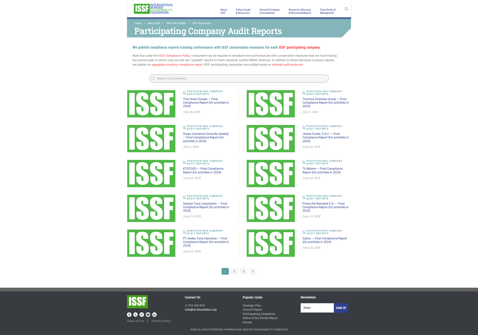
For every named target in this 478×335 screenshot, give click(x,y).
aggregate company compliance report (177, 64)
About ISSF (154, 23)
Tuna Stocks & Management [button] (328, 11)
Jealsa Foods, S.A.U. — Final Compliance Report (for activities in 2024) (325, 137)
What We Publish (176, 23)
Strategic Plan (252, 305)
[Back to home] (153, 8)
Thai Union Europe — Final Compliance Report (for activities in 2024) (206, 102)
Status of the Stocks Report (260, 318)
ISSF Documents (201, 23)
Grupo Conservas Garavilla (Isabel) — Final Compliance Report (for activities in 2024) (206, 137)
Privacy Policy (161, 321)
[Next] (253, 271)
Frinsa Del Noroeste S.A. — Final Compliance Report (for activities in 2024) (325, 207)
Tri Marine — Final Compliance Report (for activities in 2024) (322, 170)
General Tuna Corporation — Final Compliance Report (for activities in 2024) (206, 207)
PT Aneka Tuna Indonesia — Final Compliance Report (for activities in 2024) (206, 242)
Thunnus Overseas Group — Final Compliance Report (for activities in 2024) (325, 102)
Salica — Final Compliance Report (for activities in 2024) (324, 240)
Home (137, 23)
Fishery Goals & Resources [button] (243, 11)
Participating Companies (259, 314)
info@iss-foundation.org (200, 309)
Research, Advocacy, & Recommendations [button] (300, 11)
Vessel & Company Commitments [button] (270, 11)
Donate (247, 322)
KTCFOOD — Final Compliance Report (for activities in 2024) (203, 170)
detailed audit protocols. (288, 64)
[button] (346, 8)
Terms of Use (135, 321)
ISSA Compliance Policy (174, 55)
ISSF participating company (299, 47)
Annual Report (252, 309)
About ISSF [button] (223, 11)
